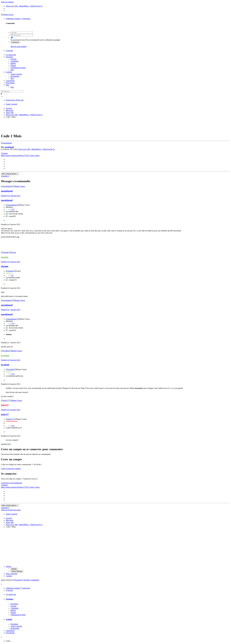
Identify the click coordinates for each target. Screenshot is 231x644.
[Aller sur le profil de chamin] (5, 252)
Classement (10, 81)
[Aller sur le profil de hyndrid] (5, 351)
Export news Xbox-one (15, 100)
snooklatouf (9, 147)
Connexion (15, 42)
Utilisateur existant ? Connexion (18, 19)
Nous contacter (11, 574)
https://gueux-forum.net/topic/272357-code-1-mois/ (20, 155)
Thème (8, 566)
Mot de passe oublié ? (19, 46)
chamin (4, 266)
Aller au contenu (7, 2)
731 (12, 275)
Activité (9, 72)
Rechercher (15, 76)
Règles (13, 63)
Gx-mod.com (11, 55)
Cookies (9, 576)
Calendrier (15, 61)
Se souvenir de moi (18, 40)
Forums (13, 59)
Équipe (13, 65)
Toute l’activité (16, 74)
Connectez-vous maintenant (11, 483)
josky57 (5, 414)
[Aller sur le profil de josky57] (5, 400)
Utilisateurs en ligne (18, 68)
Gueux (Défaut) (17, 571)
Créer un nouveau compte (11, 469)
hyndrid (5, 364)
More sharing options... (10, 174)
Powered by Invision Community (26, 580)
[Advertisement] (115, 125)
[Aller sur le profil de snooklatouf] (6, 143)
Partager (4, 153)
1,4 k (12, 426)
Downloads (10, 83)
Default (14, 569)
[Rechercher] (2, 96)
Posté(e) (10, 196)
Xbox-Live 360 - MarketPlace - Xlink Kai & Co (36, 149)
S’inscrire (9, 51)
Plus (12, 70)
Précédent (14, 604)
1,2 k (12, 209)
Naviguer (9, 57)
